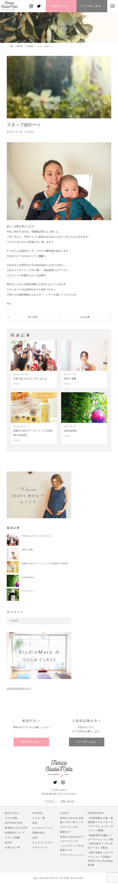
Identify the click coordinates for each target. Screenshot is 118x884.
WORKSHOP (95, 813)
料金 (34, 823)
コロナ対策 (11, 818)
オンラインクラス (42, 842)
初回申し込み (60, 6)
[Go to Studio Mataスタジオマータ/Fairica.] (12, 46)
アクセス (50, 801)
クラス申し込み (91, 6)
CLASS (64, 813)
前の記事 (33, 317)
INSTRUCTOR (13, 823)
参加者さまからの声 (16, 827)
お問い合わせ (67, 801)
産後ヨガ (65, 832)
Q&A (35, 837)
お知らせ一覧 (12, 847)
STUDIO (37, 813)
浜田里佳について (15, 832)
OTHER (14, 620)
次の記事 (85, 317)
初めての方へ (12, 813)
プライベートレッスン (72, 855)
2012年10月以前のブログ (19, 688)
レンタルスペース (42, 827)
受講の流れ (38, 832)
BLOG (8, 842)
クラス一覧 (38, 818)
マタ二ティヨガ (69, 827)
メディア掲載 (12, 837)
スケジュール (40, 847)
